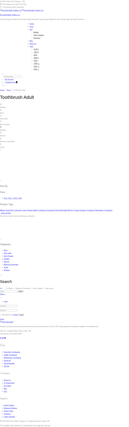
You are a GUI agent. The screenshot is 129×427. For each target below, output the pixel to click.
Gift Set (6, 262)
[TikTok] (3, 338)
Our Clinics (7, 386)
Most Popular (8, 256)
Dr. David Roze (9, 383)
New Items (8, 253)
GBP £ (36, 58)
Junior (24, 210)
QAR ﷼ (36, 66)
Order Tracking (38, 35)
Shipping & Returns (10, 408)
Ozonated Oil (51, 210)
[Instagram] (1, 338)
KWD (35, 61)
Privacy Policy (8, 411)
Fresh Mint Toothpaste (14, 210)
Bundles (6, 259)
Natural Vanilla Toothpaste (36, 210)
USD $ (36, 52)
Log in (21, 315)
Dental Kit (7, 361)
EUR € (35, 49)
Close (2, 319)
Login (6, 301)
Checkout (36, 38)
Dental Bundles (9, 363)
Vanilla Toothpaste (10, 355)
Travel (6, 267)
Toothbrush (90, 210)
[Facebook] (5, 338)
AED (31, 46)
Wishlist (36, 32)
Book (3, 210)
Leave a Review (9, 417)
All (1, 210)
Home (32, 24)
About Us (33, 44)
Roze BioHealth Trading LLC (10, 15)
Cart (31, 29)
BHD (35, 55)
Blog (31, 41)
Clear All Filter (6, 213)
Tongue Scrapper (80, 210)
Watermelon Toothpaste (103, 210)
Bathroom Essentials (11, 264)
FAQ (5, 391)
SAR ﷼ (36, 69)
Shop (31, 27)
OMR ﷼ (36, 64)
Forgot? (16, 315)
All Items (7, 270)
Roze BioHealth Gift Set (64, 210)
